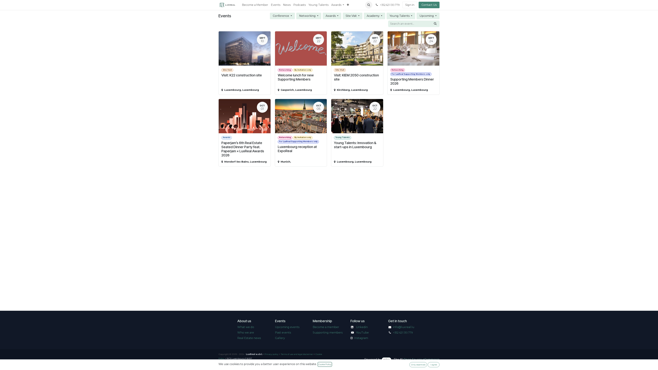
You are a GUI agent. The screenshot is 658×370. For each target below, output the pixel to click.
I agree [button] (433, 364)
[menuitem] (255, 5)
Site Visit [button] (351, 15)
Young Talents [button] (399, 15)
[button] (368, 5)
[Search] (435, 24)
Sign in (409, 5)
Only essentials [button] (418, 364)
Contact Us (429, 5)
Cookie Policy (324, 364)
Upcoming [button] (427, 15)
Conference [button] (281, 15)
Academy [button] (373, 15)
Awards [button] (331, 15)
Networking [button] (307, 15)
